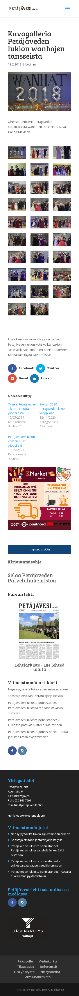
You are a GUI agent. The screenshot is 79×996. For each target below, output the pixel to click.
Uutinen (30, 64)
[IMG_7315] (62, 169)
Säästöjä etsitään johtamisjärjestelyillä (35, 696)
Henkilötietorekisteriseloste (26, 815)
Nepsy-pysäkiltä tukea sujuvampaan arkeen (39, 689)
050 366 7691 (22, 800)
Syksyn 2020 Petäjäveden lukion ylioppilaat (53, 408)
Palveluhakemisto (37, 977)
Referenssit (48, 966)
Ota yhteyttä (24, 972)
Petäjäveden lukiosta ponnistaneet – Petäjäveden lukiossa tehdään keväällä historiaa (35, 708)
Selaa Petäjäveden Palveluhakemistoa (32, 577)
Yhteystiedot (50, 972)
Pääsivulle (25, 961)
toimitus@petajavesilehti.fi (25, 805)
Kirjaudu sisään (39, 549)
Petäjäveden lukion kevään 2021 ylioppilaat (21, 441)
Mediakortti (47, 961)
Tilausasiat (25, 966)
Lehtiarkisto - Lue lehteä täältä (39, 667)
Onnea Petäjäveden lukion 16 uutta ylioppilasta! (22, 408)
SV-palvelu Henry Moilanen (45, 990)
